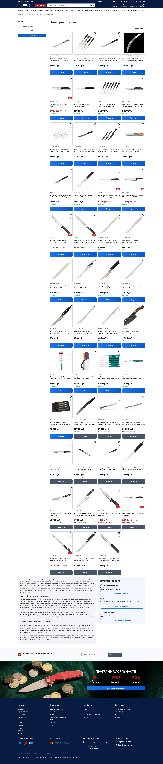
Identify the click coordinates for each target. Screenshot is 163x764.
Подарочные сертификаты (91, 714)
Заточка (20, 733)
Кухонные (29, 14)
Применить (32, 35)
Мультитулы (22, 717)
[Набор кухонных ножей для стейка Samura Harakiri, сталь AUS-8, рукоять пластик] (61, 133)
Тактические (22, 725)
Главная (20, 14)
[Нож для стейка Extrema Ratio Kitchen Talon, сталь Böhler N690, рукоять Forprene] (85, 406)
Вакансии (118, 714)
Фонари (20, 731)
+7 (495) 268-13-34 (121, 606)
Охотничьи (21, 714)
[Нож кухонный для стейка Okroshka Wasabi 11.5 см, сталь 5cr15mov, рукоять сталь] (85, 270)
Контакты (118, 720)
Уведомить (85, 436)
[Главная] (24, 5)
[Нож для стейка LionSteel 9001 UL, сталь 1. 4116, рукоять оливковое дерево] (133, 133)
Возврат (53, 714)
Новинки (85, 717)
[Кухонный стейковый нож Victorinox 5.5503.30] (61, 452)
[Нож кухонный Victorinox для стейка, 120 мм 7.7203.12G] (85, 542)
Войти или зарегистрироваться (116, 688)
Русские (20, 728)
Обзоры (52, 725)
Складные (21, 709)
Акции (85, 712)
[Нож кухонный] (109, 43)
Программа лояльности (90, 720)
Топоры (20, 722)
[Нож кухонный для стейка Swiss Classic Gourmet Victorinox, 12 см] (133, 88)
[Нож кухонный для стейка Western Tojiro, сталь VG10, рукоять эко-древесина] (85, 452)
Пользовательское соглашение (43, 757)
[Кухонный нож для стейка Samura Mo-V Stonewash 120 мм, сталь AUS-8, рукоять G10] (85, 133)
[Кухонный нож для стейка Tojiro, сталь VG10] (61, 497)
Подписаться (114, 655)
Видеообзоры (119, 712)
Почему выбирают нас (122, 709)
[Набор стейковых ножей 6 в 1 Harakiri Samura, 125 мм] (109, 88)
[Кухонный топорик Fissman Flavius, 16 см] (133, 315)
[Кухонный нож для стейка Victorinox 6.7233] (85, 88)
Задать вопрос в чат (122, 593)
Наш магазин (29, 1)
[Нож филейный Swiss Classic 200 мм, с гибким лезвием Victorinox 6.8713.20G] (109, 542)
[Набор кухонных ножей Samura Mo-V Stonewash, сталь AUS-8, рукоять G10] (109, 133)
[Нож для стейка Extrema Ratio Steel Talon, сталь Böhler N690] (133, 43)
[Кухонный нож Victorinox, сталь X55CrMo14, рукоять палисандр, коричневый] (85, 497)
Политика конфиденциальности (66, 757)
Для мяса (39, 14)
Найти (92, 5)
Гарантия (53, 712)
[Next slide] (144, 10)
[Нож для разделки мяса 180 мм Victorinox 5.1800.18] (85, 179)
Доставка (20, 1)
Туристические (23, 712)
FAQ (51, 720)
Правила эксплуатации (58, 717)
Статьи (52, 722)
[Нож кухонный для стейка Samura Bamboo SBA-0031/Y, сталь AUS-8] (61, 43)
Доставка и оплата (56, 709)
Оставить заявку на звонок (121, 620)
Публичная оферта (24, 757)
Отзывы (117, 717)
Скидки (85, 709)
